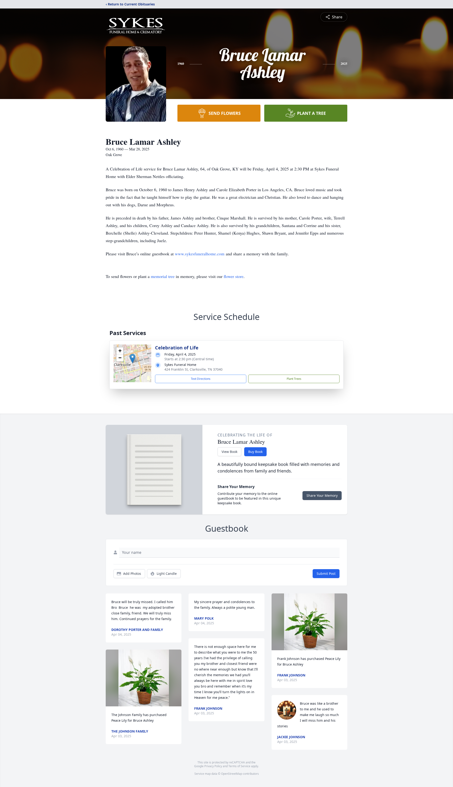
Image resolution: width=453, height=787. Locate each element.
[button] (132, 358)
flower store (233, 276)
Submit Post (326, 573)
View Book (229, 451)
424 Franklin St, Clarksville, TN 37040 (193, 369)
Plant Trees (294, 379)
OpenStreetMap (231, 774)
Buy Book (255, 451)
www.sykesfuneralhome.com (199, 254)
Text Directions (200, 379)
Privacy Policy (213, 766)
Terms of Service (239, 766)
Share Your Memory (322, 495)
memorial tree (163, 276)
